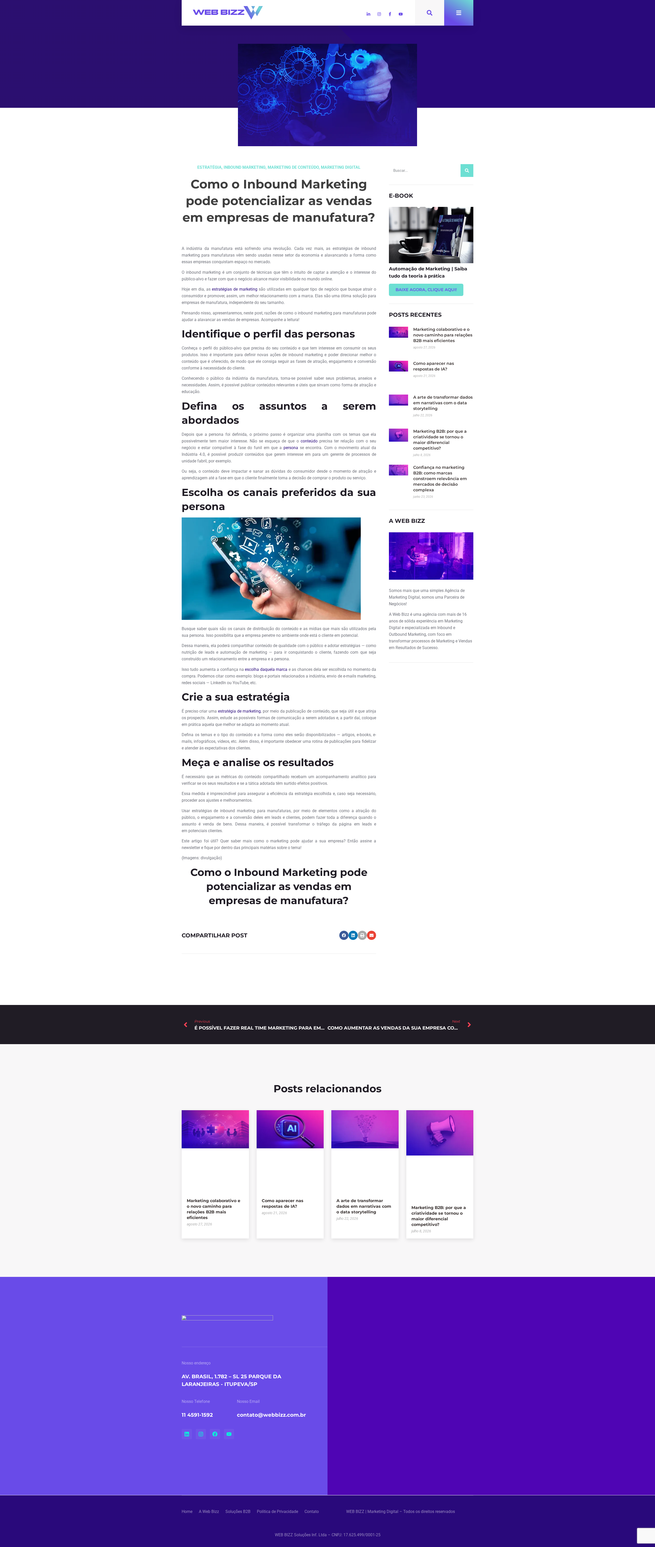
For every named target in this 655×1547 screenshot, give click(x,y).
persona (290, 447)
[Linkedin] (187, 1434)
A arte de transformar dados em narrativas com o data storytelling (443, 403)
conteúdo (309, 441)
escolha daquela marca (266, 669)
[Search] (467, 170)
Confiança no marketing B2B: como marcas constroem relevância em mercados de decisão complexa (440, 478)
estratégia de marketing (239, 711)
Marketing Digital (341, 167)
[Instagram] (379, 14)
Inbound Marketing (245, 167)
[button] (343, 935)
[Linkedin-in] (368, 14)
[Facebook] (215, 1434)
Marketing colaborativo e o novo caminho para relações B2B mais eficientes (442, 335)
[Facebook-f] (390, 14)
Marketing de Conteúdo (293, 167)
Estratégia (209, 167)
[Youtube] (401, 14)
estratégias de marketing (234, 289)
